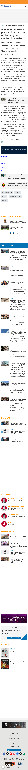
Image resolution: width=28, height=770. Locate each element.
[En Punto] (4, 524)
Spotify (3, 163)
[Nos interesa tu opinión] (14, 725)
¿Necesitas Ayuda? (14, 750)
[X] (7, 753)
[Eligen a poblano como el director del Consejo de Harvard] (5, 221)
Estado (17, 192)
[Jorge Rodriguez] (4, 516)
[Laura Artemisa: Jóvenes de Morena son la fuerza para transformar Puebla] (5, 320)
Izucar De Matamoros (15, 196)
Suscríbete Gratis (14, 637)
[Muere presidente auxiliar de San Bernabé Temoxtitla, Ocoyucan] (5, 552)
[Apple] (20, 753)
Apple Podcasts (5, 156)
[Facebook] (4, 753)
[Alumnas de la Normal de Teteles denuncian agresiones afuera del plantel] (5, 537)
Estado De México (7, 192)
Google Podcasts (6, 160)
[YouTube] (11, 753)
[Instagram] (14, 753)
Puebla (4, 196)
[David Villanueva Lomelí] (4, 500)
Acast (2, 167)
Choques (4, 200)
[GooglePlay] (24, 753)
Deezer (3, 170)
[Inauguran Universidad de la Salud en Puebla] (5, 227)
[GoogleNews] (17, 753)
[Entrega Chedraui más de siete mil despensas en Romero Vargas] (5, 405)
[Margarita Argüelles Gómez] (4, 508)
